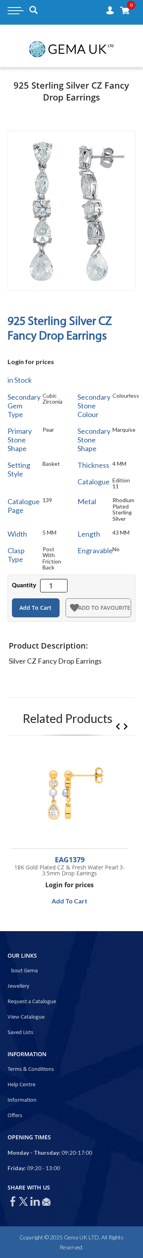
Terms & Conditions (31, 1069)
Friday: (17, 1168)
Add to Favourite (104, 607)
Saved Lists (20, 1033)
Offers (15, 1116)
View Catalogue (26, 1017)
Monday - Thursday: (34, 1152)
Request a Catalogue (32, 1002)
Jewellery (18, 986)
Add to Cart (35, 607)
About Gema (23, 971)
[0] (124, 10)
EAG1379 (70, 859)
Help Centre (21, 1085)
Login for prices (31, 361)
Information (22, 1100)
